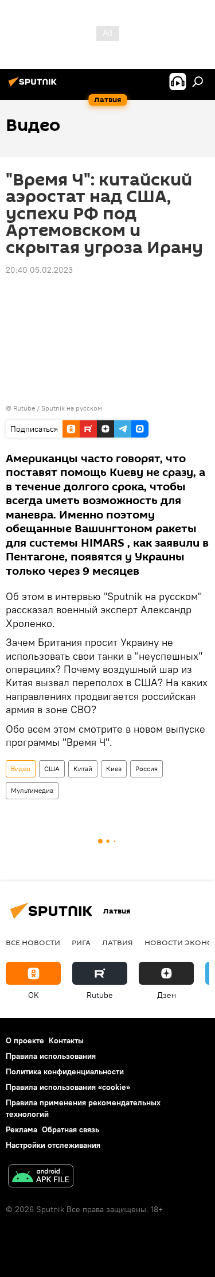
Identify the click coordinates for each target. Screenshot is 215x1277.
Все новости (33, 942)
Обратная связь (70, 1129)
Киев (114, 768)
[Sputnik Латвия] (34, 86)
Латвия (117, 942)
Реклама (21, 1129)
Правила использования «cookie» (68, 1087)
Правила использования (51, 1056)
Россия (146, 768)
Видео (20, 768)
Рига (81, 942)
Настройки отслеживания (53, 1145)
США (52, 768)
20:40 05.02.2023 (39, 270)
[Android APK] (41, 1177)
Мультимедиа (32, 790)
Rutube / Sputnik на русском (57, 408)
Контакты (66, 1040)
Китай (82, 768)
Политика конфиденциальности (65, 1071)
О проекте (25, 1040)
